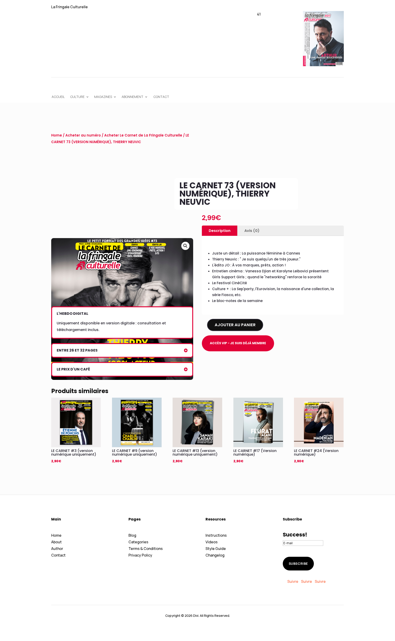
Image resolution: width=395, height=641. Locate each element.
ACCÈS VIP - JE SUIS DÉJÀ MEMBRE (238, 343)
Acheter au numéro (83, 135)
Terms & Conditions (145, 548)
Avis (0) (251, 230)
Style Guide (216, 548)
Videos (212, 541)
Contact (58, 555)
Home (56, 135)
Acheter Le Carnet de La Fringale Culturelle (143, 135)
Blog (132, 535)
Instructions (216, 535)
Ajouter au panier (235, 325)
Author (57, 548)
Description (219, 230)
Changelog (215, 555)
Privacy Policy (140, 555)
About (56, 541)
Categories (138, 541)
